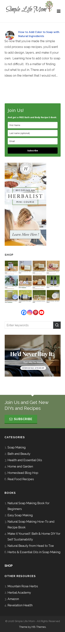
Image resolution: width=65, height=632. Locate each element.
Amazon (13, 599)
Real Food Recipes (21, 479)
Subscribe (32, 150)
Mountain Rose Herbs (23, 586)
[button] (57, 325)
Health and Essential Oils (25, 460)
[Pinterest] (35, 312)
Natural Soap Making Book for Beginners (28, 506)
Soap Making (17, 447)
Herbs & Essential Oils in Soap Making (34, 552)
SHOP (9, 566)
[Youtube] (41, 312)
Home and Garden (20, 466)
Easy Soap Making (20, 515)
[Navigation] (58, 11)
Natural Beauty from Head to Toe (31, 546)
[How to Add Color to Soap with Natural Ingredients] (10, 35)
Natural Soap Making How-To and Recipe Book (31, 524)
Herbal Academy (19, 592)
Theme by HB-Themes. (32, 626)
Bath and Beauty (19, 454)
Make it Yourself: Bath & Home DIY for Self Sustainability (34, 536)
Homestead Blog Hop (23, 473)
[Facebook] (23, 312)
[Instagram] (29, 312)
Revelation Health (20, 605)
